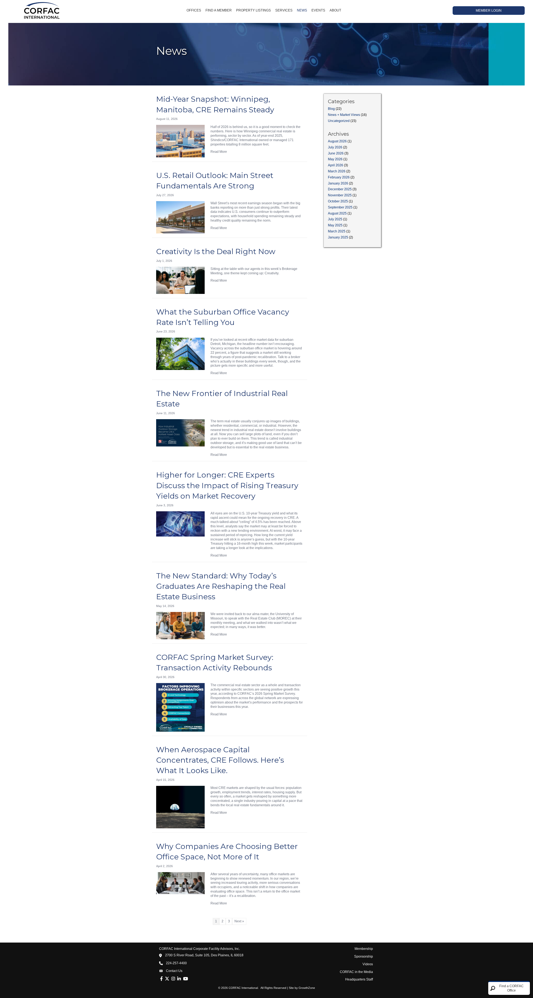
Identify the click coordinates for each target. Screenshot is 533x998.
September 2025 (340, 207)
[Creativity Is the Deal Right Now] (180, 280)
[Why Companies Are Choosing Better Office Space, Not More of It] (180, 883)
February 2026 (339, 177)
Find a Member (218, 10)
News (302, 10)
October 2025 (338, 201)
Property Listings (253, 10)
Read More (218, 151)
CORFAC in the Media (356, 972)
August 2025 (337, 213)
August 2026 (337, 141)
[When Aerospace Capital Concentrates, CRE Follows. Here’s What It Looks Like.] (180, 807)
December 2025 (340, 189)
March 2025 (336, 231)
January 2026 (338, 183)
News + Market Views (344, 115)
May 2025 (335, 225)
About (335, 10)
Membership (364, 948)
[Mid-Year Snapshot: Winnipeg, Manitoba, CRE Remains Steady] (180, 141)
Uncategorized (339, 121)
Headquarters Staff (359, 979)
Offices (194, 10)
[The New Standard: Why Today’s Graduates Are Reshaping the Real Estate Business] (180, 625)
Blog (331, 108)
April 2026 (335, 165)
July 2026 (335, 147)
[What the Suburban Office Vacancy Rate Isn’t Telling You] (180, 353)
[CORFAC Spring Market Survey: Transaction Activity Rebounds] (180, 707)
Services (284, 10)
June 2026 (336, 153)
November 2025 (340, 195)
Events (318, 10)
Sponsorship (363, 956)
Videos (367, 964)
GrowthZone (307, 987)
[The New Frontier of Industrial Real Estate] (180, 432)
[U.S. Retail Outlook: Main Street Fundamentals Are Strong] (180, 217)
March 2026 (336, 171)
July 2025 (335, 219)
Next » (239, 921)
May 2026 (335, 159)
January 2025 (338, 237)
